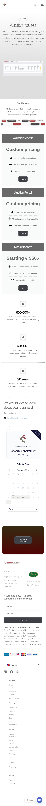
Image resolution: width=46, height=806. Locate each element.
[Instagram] (17, 671)
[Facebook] (11, 671)
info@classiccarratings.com (14, 644)
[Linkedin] (5, 671)
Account (11, 775)
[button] (36, 470)
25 (13, 497)
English (13, 665)
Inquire (23, 179)
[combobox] (23, 509)
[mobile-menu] (42, 4)
